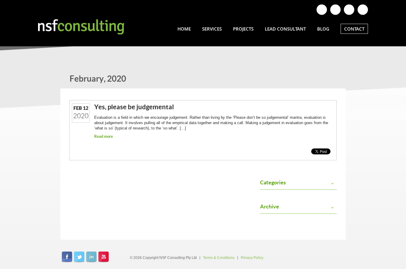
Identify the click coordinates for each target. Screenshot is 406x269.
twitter (79, 257)
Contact (354, 29)
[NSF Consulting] (81, 26)
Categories (273, 183)
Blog (323, 29)
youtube (103, 257)
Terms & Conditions (219, 258)
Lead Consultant (285, 29)
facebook (67, 257)
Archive (269, 207)
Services (212, 29)
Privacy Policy (252, 258)
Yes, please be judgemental (134, 106)
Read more (103, 136)
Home (184, 29)
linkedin (91, 257)
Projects (243, 29)
